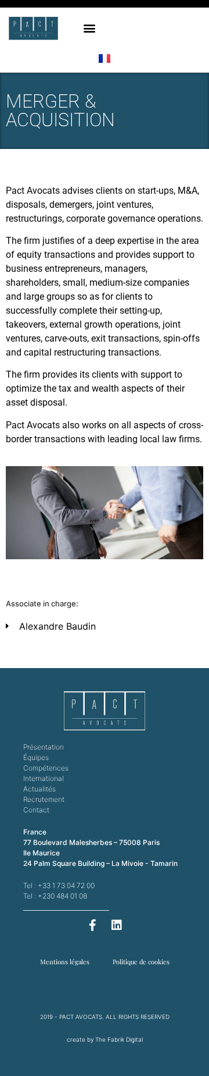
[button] (89, 28)
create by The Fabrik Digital (105, 1039)
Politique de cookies (141, 961)
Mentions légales (64, 961)
